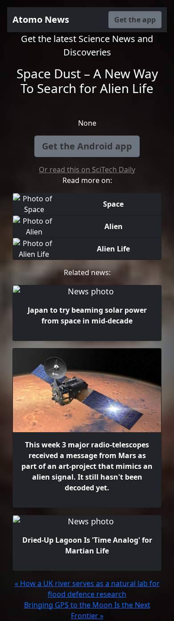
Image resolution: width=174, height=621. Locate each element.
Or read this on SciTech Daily (87, 169)
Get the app (135, 20)
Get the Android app (87, 146)
